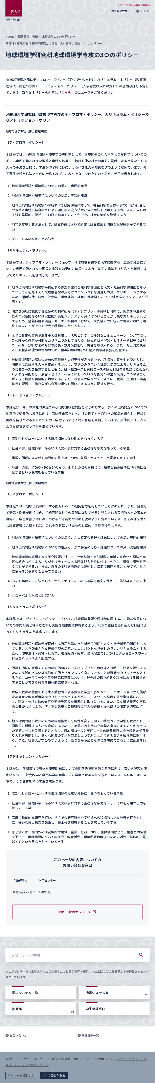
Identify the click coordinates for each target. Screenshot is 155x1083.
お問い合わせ (18, 1035)
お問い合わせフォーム (75, 911)
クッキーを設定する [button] (21, 1075)
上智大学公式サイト (121, 11)
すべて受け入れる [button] (54, 1075)
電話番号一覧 (90, 1035)
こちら (66, 92)
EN (148, 10)
